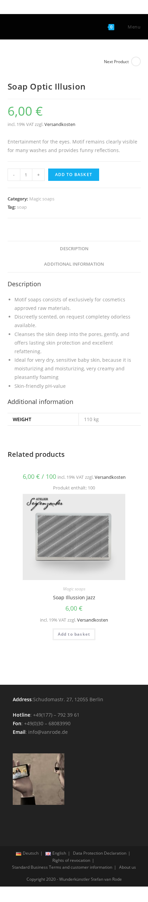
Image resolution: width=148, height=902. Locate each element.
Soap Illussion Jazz (74, 597)
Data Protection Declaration (99, 853)
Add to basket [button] (74, 634)
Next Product (116, 62)
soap (22, 207)
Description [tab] (74, 249)
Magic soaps (41, 199)
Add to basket (74, 174)
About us (127, 867)
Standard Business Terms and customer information (62, 867)
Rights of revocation (71, 860)
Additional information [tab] (74, 264)
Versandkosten (59, 124)
